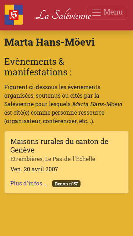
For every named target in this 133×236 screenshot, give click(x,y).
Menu (112, 11)
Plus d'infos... (28, 183)
